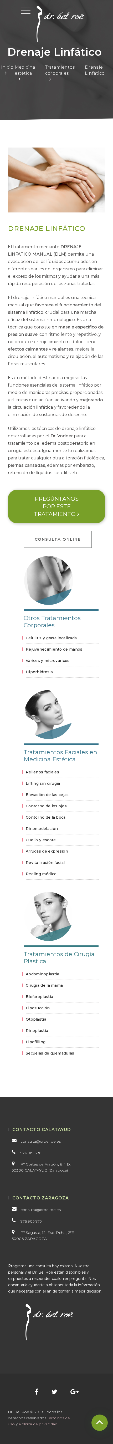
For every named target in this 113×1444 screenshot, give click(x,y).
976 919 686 (30, 1153)
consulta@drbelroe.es (40, 1141)
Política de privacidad (38, 1424)
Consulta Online (58, 539)
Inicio (7, 67)
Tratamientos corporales (60, 70)
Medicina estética (25, 70)
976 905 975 (31, 1221)
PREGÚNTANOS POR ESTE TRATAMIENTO (56, 506)
